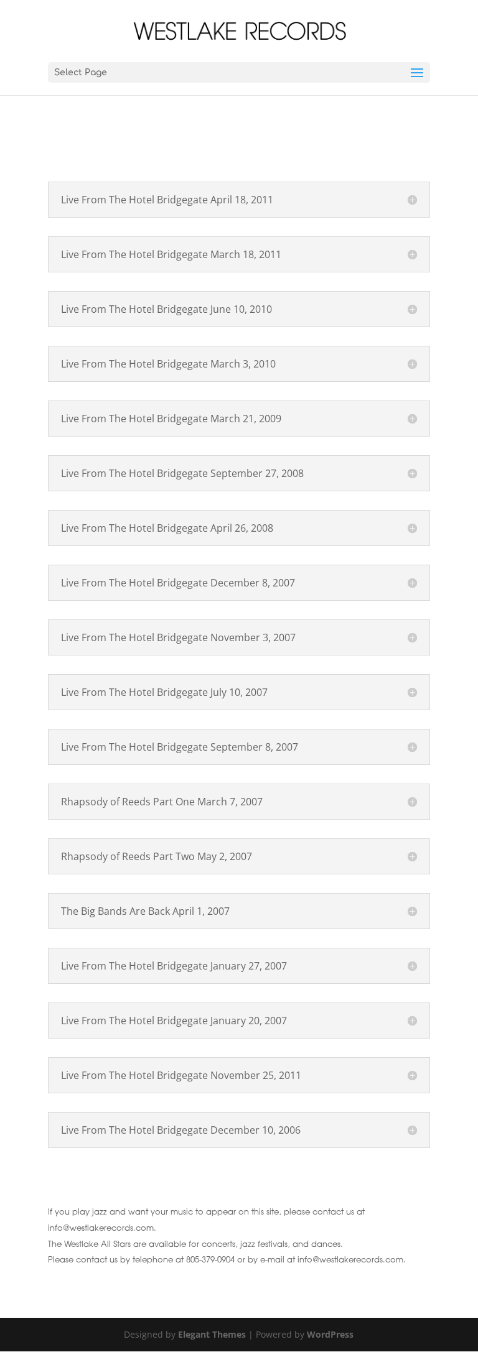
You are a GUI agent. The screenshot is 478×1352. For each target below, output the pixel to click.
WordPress (330, 1334)
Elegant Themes (212, 1334)
